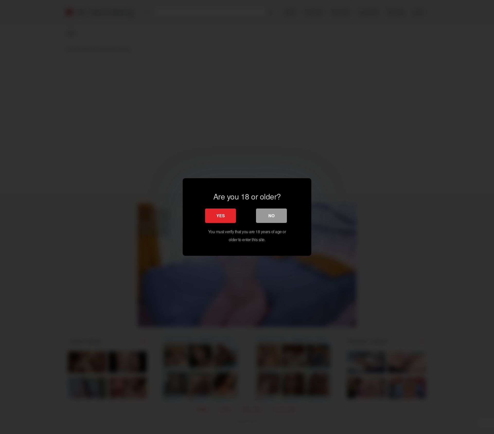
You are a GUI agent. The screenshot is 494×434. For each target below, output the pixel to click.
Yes (220, 216)
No (271, 216)
